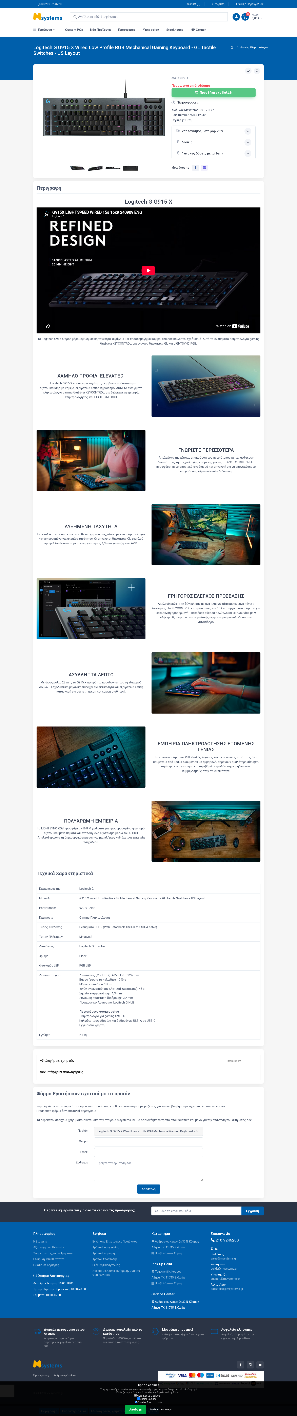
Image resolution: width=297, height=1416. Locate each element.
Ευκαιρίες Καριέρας (46, 1265)
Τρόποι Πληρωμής (104, 1253)
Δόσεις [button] (187, 142)
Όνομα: (83, 1141)
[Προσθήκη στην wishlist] (257, 71)
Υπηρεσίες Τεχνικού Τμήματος (53, 1253)
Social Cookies (148, 1399)
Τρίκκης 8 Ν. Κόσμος (167, 1271)
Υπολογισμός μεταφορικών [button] (202, 131)
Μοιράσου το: (181, 167)
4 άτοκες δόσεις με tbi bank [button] (202, 153)
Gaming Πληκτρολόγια (254, 47)
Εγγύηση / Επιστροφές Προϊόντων (115, 1241)
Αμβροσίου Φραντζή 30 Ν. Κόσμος (176, 1241)
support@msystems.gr (225, 1278)
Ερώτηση (82, 1162)
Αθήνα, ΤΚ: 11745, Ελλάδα (168, 1247)
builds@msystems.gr (224, 1268)
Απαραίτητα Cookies (148, 1395)
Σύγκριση (218, 4)
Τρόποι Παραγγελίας (106, 1247)
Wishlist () (193, 4)
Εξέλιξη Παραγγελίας (250, 4)
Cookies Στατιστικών (149, 1402)
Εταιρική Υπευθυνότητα (48, 1259)
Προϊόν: (83, 1131)
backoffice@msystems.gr (227, 1288)
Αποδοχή (135, 1409)
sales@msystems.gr (224, 1258)
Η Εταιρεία (40, 1241)
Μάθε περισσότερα (161, 1409)
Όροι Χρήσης (41, 1375)
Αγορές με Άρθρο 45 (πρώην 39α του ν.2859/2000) (116, 1273)
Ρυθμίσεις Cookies (65, 1375)
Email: (84, 1152)
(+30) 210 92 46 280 (50, 4)
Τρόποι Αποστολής (105, 1259)
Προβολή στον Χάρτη (168, 1253)
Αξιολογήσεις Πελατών (48, 1247)
